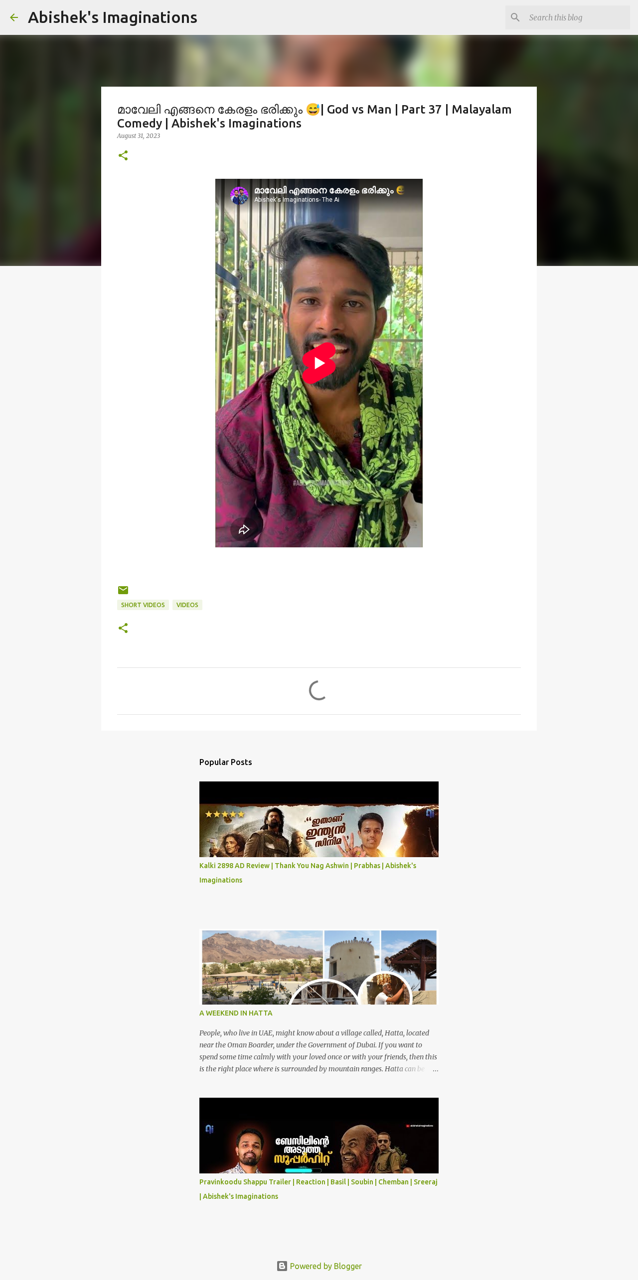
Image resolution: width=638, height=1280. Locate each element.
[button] (123, 156)
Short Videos (143, 605)
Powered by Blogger (325, 1266)
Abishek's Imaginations (112, 17)
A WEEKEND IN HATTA (236, 1013)
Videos (187, 605)
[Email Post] (123, 594)
